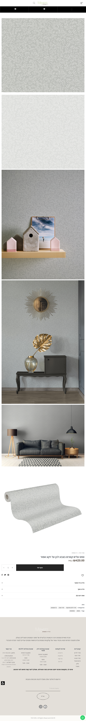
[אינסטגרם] (40, 706)
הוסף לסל (40, 568)
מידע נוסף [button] (81, 589)
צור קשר (9, 649)
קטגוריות (77, 649)
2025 (78, 611)
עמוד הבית (81, 553)
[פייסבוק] (45, 706)
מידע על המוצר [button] (79, 583)
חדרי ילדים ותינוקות (71, 608)
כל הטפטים (75, 553)
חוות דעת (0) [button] (80, 596)
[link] (43, 9)
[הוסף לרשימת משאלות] (82, 575)
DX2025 (72, 611)
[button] (82, 3)
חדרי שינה (61, 608)
